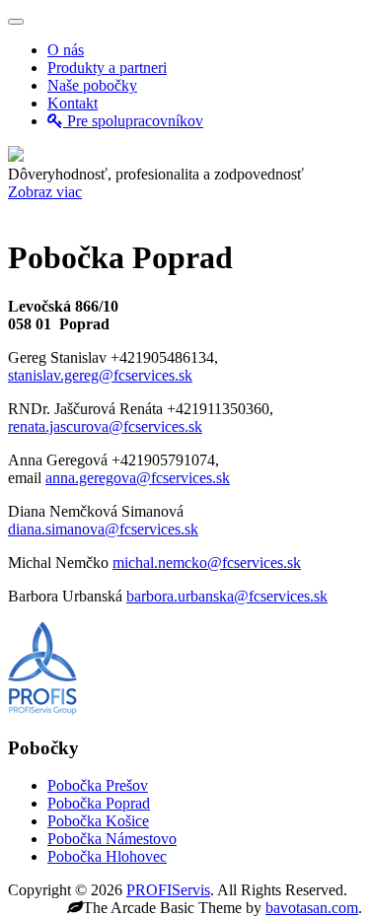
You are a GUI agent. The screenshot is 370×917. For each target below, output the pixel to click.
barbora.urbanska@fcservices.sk (227, 596)
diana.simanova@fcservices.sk (103, 529)
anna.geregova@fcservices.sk (137, 477)
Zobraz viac (45, 191)
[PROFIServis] (16, 156)
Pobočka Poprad (98, 803)
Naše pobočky (92, 85)
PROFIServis (168, 890)
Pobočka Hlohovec (107, 856)
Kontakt (72, 103)
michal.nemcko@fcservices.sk (206, 562)
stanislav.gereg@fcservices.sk (100, 375)
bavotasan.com (311, 907)
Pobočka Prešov (97, 785)
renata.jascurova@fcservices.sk (105, 426)
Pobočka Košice (98, 820)
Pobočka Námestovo (112, 838)
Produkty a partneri (107, 67)
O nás (65, 49)
